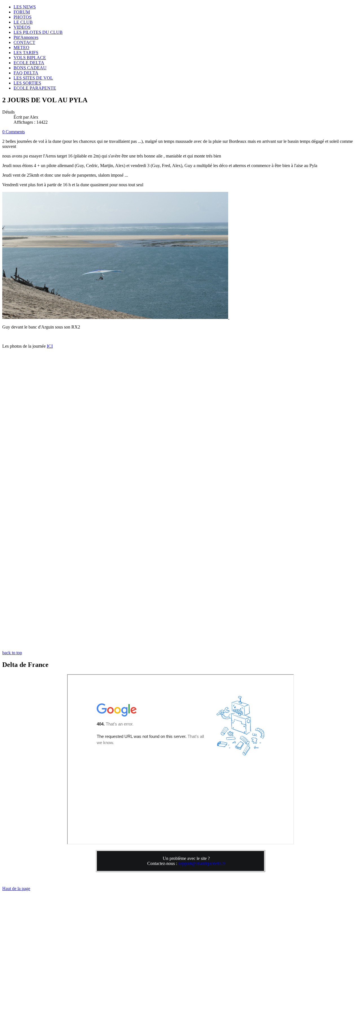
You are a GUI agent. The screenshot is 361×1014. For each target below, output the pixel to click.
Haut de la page (16, 888)
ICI (50, 346)
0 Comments (13, 131)
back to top (12, 652)
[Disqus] (180, 433)
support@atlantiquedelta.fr (201, 863)
